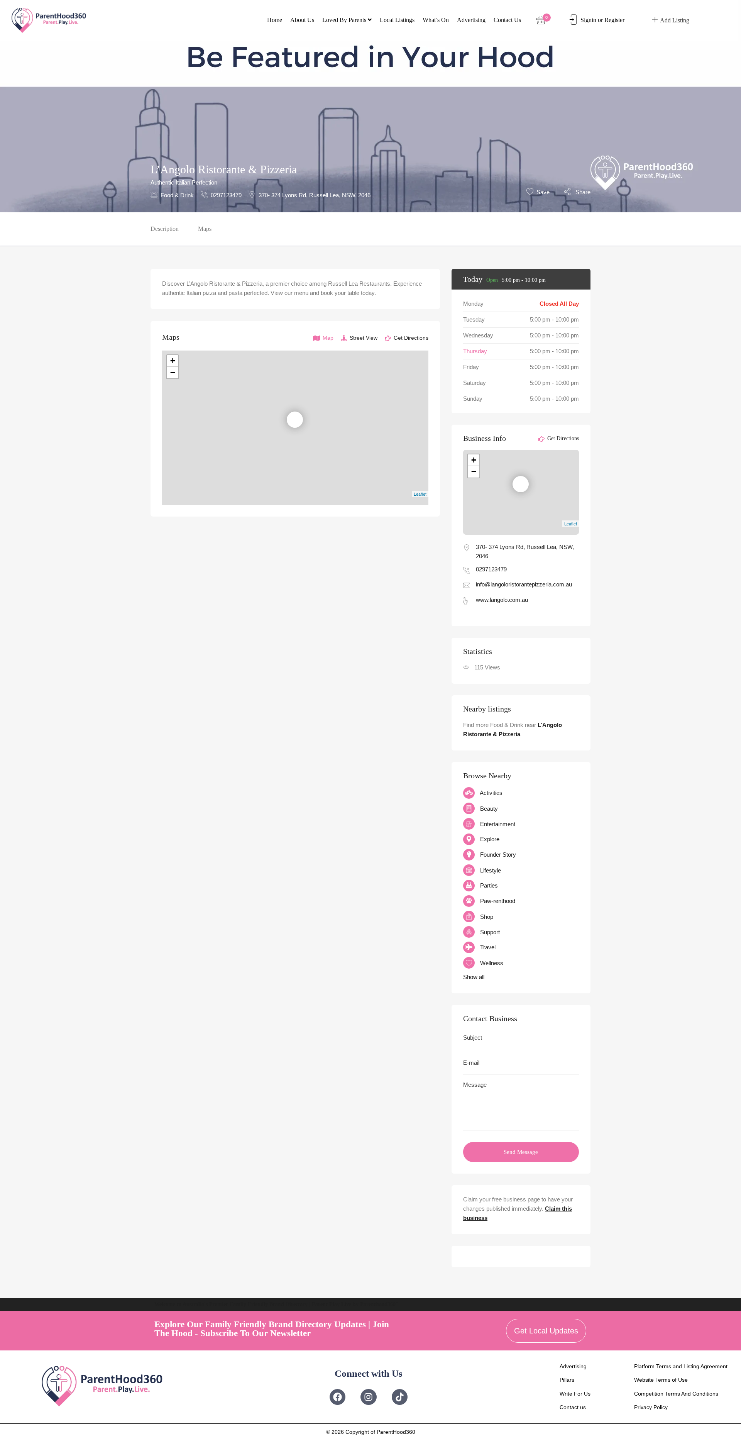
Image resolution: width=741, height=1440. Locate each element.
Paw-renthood (497, 901)
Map (327, 338)
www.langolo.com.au (502, 599)
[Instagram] (368, 1397)
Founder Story (498, 854)
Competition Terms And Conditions (676, 1394)
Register (614, 20)
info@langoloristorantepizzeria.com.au (524, 584)
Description (165, 228)
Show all (473, 977)
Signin (588, 20)
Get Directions (410, 338)
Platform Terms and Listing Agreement (680, 1366)
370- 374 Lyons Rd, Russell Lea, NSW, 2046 (314, 195)
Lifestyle (490, 870)
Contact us (507, 20)
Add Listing (674, 20)
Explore (489, 839)
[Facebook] (337, 1397)
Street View (362, 338)
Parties (489, 885)
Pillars (567, 1380)
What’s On (436, 20)
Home (274, 20)
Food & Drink (177, 195)
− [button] (172, 372)
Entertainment (497, 824)
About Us (302, 20)
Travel (488, 947)
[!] (299, 420)
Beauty (489, 808)
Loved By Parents (345, 20)
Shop (486, 916)
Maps (204, 228)
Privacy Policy (651, 1407)
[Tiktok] (400, 1397)
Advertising (471, 20)
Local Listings (397, 20)
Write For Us (575, 1394)
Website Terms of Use (661, 1380)
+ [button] (172, 361)
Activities (491, 792)
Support (490, 932)
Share (582, 192)
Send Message (521, 1152)
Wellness (491, 963)
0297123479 (226, 195)
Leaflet (420, 494)
